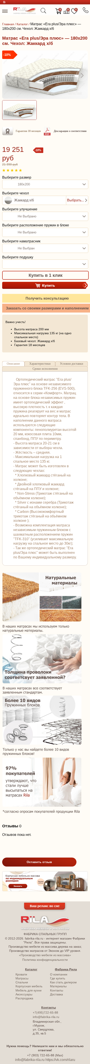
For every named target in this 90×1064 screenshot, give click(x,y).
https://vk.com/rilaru (60, 1060)
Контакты (56, 990)
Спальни (22, 982)
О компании (58, 974)
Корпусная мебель (29, 986)
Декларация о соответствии (70, 131)
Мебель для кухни (29, 990)
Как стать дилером (63, 982)
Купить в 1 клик (45, 275)
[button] (8, 75)
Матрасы (22, 978)
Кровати (21, 974)
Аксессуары (24, 994)
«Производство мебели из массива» (45, 955)
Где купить (57, 978)
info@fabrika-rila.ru (46, 1017)
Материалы (58, 986)
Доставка (56, 994)
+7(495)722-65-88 (45, 1012)
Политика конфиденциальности (45, 959)
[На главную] (24, 13)
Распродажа (24, 998)
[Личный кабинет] (51, 11)
